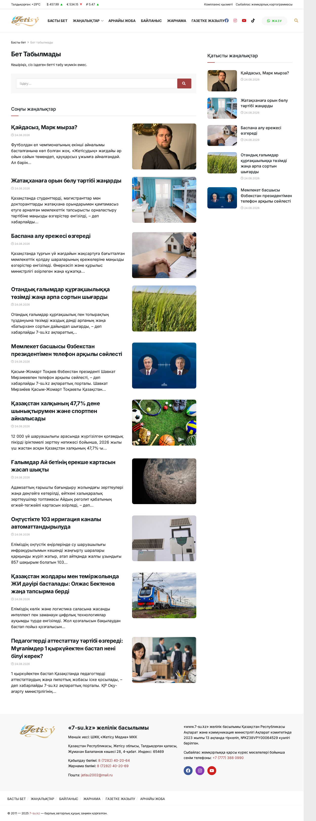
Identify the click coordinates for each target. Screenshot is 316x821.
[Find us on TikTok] (253, 20)
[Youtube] (211, 770)
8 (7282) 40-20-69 (113, 766)
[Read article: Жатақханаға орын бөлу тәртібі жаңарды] (164, 200)
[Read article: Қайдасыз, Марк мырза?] (164, 146)
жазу (276, 21)
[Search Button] (296, 20)
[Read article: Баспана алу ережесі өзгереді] (164, 255)
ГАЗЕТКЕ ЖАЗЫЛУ (208, 21)
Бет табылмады (41, 42)
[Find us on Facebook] (227, 20)
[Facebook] (188, 770)
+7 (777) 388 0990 (228, 758)
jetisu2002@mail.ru (97, 775)
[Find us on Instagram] (235, 20)
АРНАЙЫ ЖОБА (122, 21)
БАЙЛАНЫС (151, 21)
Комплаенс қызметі (218, 4)
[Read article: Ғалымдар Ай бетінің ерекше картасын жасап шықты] (164, 481)
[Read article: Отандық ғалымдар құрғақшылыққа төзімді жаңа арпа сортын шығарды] (164, 308)
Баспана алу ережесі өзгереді (51, 236)
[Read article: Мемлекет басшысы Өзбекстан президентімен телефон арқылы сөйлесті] (164, 366)
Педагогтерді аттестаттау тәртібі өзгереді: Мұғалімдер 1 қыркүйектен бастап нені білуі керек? (67, 648)
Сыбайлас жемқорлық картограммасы (264, 4)
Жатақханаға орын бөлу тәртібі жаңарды (66, 180)
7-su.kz (34, 813)
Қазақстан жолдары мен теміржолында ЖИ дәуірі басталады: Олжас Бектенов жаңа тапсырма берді (65, 584)
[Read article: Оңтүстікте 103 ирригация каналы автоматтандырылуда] (164, 538)
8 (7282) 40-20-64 (114, 760)
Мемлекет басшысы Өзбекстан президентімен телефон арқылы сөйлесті (266, 195)
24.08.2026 (22, 135)
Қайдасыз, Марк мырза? (44, 127)
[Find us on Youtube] (244, 20)
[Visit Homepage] (25, 20)
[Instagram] (200, 770)
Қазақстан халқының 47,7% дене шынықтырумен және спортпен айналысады (55, 411)
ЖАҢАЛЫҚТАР (86, 21)
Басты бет (18, 42)
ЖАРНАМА (176, 21)
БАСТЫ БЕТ (57, 21)
